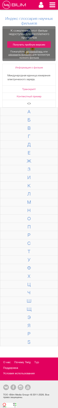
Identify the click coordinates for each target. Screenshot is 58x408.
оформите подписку (20, 54)
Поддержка (10, 367)
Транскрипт (29, 89)
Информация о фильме (29, 67)
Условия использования (19, 373)
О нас (7, 362)
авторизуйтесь (34, 51)
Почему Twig (22, 362)
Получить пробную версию (29, 44)
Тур (36, 362)
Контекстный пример (29, 96)
